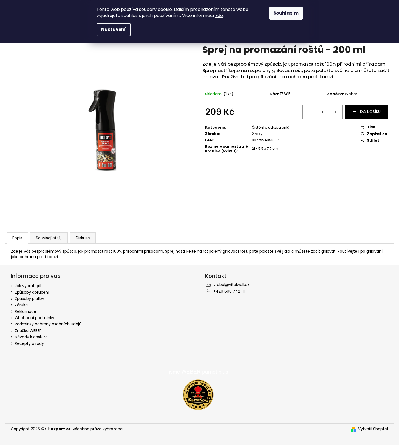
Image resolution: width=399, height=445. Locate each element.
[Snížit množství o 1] (309, 112)
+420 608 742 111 (229, 291)
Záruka (21, 305)
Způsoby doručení (32, 292)
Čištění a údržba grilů (270, 127)
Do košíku (370, 111)
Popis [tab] (17, 238)
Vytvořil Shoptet (373, 429)
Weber (351, 94)
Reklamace (25, 311)
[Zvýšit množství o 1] (335, 112)
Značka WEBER (28, 330)
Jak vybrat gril (28, 285)
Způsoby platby (29, 298)
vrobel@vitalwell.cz (231, 284)
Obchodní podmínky (34, 317)
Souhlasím (286, 13)
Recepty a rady (29, 343)
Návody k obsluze (31, 337)
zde (219, 15)
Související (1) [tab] (49, 238)
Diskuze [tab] (83, 238)
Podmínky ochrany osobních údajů (48, 324)
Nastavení (113, 29)
